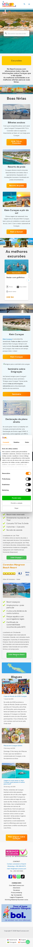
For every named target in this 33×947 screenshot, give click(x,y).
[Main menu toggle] (29, 4)
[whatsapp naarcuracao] (18, 876)
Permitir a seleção (16, 503)
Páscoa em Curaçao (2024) (13, 745)
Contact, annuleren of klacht (16, 864)
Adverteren (16, 888)
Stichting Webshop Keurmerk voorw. (16, 900)
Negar (16, 508)
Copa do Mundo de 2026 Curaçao (15, 696)
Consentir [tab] (6, 442)
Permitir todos (16, 498)
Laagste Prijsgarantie (16, 897)
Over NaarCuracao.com (16, 885)
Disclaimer (16, 890)
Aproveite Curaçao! (16, 27)
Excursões (16, 60)
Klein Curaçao (7, 339)
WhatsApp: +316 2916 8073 (16, 866)
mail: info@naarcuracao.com (16, 869)
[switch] (28, 479)
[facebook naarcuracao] (10, 876)
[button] (24, 4)
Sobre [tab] (27, 442)
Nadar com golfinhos (15, 277)
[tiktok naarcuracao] (23, 876)
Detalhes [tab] (16, 442)
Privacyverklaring (16, 892)
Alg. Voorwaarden (16, 895)
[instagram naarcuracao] (14, 876)
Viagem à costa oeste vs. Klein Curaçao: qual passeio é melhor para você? (14, 782)
